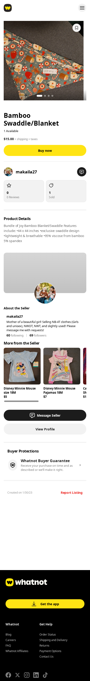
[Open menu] (82, 8)
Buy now (45, 150)
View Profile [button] (45, 429)
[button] (81, 171)
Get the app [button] (49, 604)
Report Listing (72, 492)
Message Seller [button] (48, 415)
